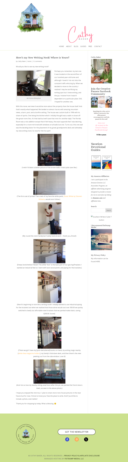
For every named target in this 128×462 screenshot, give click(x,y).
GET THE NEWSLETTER (76, 431)
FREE (90, 46)
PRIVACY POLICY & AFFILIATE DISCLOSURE (82, 456)
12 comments (37, 61)
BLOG (76, 46)
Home (29, 61)
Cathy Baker (22, 61)
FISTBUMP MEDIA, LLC (74, 459)
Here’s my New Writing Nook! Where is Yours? (42, 57)
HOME (61, 46)
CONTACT (98, 46)
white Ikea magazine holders (29, 353)
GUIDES (83, 46)
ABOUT (69, 46)
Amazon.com (97, 198)
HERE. (98, 261)
